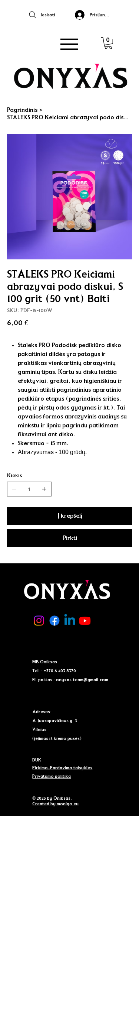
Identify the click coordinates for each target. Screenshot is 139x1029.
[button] (108, 43)
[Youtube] (85, 620)
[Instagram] (39, 620)
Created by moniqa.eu (55, 804)
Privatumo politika (51, 776)
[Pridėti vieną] (44, 489)
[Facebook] (54, 620)
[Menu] (69, 44)
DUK (36, 760)
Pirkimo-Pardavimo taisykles (62, 768)
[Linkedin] (69, 620)
